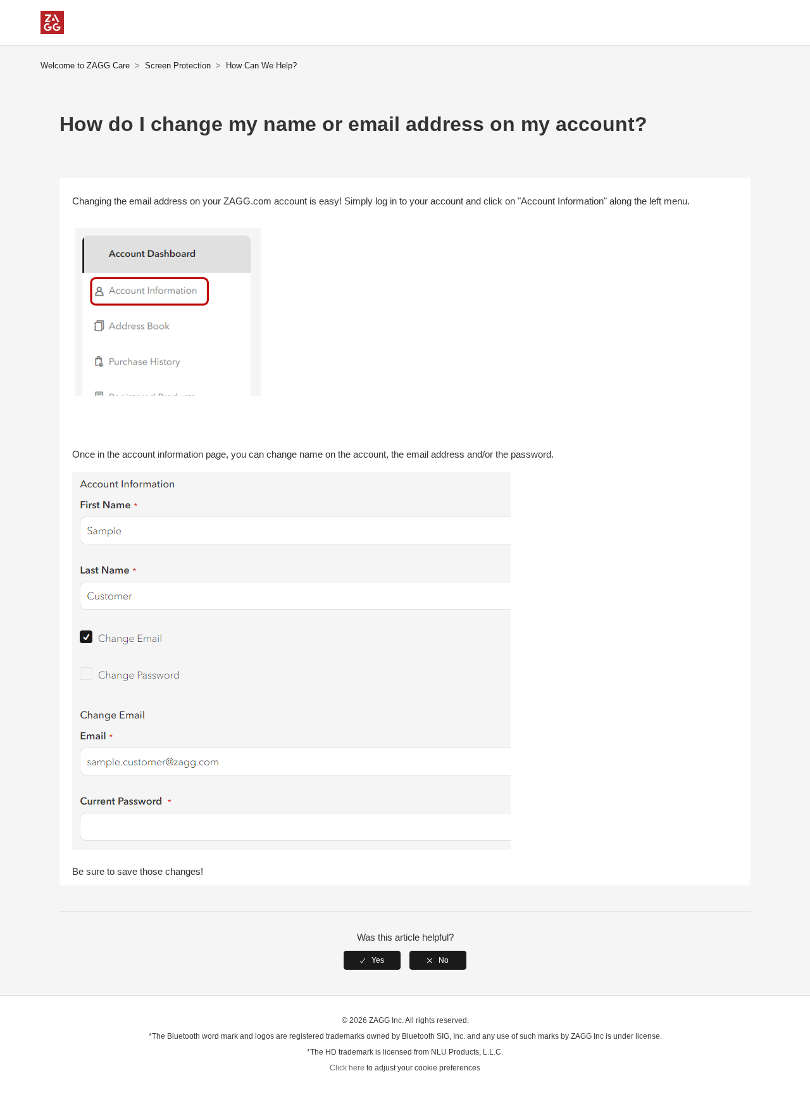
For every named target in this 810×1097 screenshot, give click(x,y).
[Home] (52, 30)
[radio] (372, 960)
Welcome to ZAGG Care (85, 65)
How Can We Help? (261, 65)
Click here (347, 1067)
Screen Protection (178, 65)
